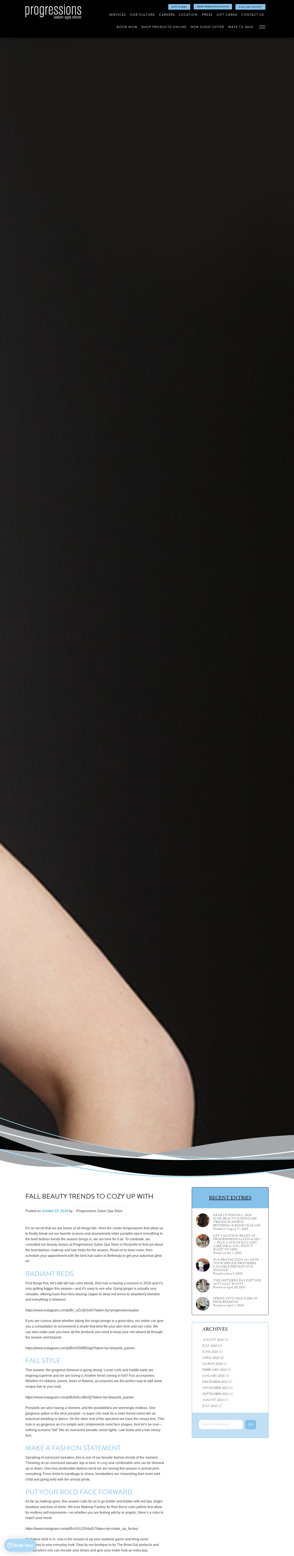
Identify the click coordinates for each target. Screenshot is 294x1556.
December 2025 (215, 1382)
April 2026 (210, 1357)
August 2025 (213, 1400)
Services (117, 14)
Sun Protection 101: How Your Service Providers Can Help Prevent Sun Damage (236, 1265)
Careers (167, 14)
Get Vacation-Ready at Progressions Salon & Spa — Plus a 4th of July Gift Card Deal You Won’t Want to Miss (236, 1242)
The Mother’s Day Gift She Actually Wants (237, 1282)
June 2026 (210, 1351)
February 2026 (214, 1370)
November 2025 (215, 1388)
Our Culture (142, 14)
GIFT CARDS (179, 6)
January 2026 (213, 1376)
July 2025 (209, 1406)
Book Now (127, 27)
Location (188, 14)
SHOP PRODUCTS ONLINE (213, 6)
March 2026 (212, 1364)
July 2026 (209, 1345)
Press (207, 14)
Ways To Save (241, 27)
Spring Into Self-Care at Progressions (235, 1300)
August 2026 (213, 1339)
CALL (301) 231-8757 (250, 6)
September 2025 (215, 1394)
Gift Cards (227, 14)
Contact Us (252, 14)
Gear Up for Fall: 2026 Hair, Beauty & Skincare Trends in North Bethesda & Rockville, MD (236, 1220)
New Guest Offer (207, 27)
